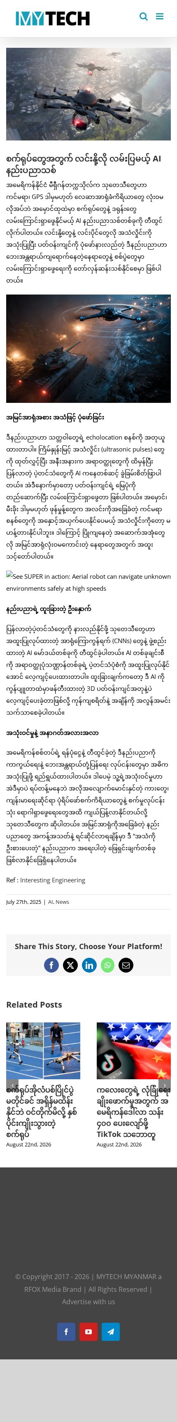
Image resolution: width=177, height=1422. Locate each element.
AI (50, 901)
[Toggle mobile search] (144, 16)
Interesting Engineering (52, 880)
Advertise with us (88, 1301)
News (62, 901)
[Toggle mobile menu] (160, 16)
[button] (12, 1085)
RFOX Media (42, 1289)
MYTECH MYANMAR (126, 1276)
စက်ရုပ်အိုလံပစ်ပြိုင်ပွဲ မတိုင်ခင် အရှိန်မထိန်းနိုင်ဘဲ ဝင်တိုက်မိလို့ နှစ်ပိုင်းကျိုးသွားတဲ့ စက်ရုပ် (41, 1112)
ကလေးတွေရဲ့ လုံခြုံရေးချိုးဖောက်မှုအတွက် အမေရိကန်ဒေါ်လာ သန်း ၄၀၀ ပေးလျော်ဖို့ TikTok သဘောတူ (133, 1112)
